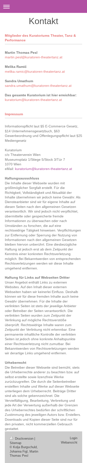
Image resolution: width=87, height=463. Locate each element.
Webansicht (69, 442)
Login (73, 438)
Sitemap (15, 443)
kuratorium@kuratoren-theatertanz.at (43, 169)
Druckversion (24, 438)
